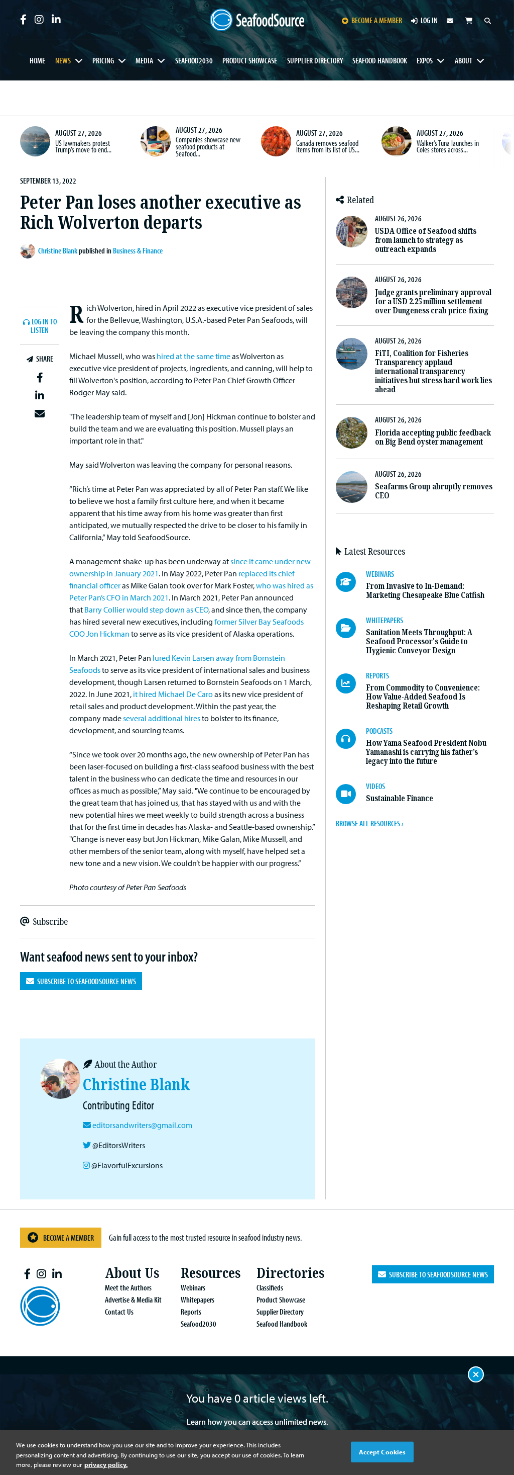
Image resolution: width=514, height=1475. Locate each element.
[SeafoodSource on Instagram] (39, 20)
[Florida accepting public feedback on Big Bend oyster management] (351, 433)
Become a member (376, 20)
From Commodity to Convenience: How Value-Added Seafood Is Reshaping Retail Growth (423, 697)
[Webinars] (351, 582)
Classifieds (269, 1287)
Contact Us (119, 1312)
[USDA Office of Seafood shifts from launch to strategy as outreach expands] (351, 231)
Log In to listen (44, 326)
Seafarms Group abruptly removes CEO (433, 491)
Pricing (103, 60)
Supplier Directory (315, 60)
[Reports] (351, 683)
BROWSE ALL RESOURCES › (369, 823)
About (463, 60)
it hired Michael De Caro (173, 694)
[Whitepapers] (351, 628)
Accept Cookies (382, 1451)
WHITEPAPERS (384, 620)
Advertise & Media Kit (133, 1299)
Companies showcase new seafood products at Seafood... (208, 146)
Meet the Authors (128, 1287)
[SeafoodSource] (257, 20)
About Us (132, 1273)
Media (144, 60)
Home (37, 60)
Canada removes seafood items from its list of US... (327, 146)
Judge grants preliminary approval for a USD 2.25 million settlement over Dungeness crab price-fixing (433, 301)
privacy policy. (105, 1464)
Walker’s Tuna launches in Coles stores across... (448, 146)
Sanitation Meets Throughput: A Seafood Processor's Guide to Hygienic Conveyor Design (419, 641)
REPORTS (377, 675)
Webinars (193, 1287)
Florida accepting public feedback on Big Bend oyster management (433, 437)
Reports (191, 1312)
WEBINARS (380, 574)
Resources (210, 1273)
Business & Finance (138, 250)
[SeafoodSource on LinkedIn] (56, 20)
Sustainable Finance (399, 798)
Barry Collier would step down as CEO (146, 609)
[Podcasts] (351, 739)
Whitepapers (197, 1299)
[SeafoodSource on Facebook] (23, 20)
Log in (429, 20)
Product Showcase (249, 60)
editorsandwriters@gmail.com (142, 1125)
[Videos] (351, 794)
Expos (425, 60)
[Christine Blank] (29, 250)
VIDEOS (375, 786)
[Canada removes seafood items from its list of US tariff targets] (276, 141)
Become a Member (68, 1238)
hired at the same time (193, 356)
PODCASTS (379, 731)
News (63, 60)
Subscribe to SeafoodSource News (85, 981)
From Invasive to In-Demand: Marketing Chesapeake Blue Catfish (425, 590)
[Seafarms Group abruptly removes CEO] (351, 487)
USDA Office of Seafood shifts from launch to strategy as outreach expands (425, 240)
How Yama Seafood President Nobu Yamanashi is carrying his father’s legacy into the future (426, 752)
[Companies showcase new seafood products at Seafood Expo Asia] (156, 141)
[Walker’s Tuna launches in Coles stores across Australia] (396, 141)
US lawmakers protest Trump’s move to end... (83, 146)
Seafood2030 (194, 60)
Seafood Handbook (379, 60)
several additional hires (161, 718)
